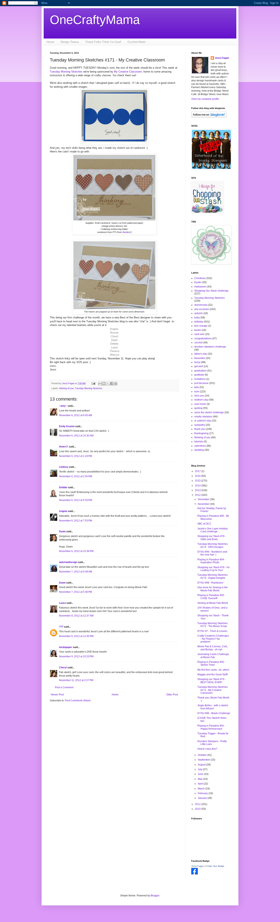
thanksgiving (201, 433)
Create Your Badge (214, 866)
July (200, 769)
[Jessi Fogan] (194, 873)
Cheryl (114, 336)
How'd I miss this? (207, 748)
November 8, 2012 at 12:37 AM (76, 615)
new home (200, 404)
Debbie (114, 343)
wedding (199, 450)
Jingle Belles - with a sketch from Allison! (212, 707)
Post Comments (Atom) (78, 700)
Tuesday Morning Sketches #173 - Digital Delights (212, 576)
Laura (114, 347)
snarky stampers (203, 416)
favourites (199, 358)
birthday (198, 321)
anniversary (200, 304)
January (202, 798)
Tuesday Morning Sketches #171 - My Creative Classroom (212, 690)
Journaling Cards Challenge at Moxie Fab (213, 656)
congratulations (203, 338)
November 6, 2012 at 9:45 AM (75, 415)
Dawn (114, 340)
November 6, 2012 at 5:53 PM (75, 500)
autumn (198, 313)
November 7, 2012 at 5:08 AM (75, 571)
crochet (198, 342)
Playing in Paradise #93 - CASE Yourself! (211, 597)
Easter (197, 282)
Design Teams (69, 41)
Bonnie (114, 332)
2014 (198, 485)
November (204, 504)
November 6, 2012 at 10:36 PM (76, 551)
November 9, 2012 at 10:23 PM (76, 656)
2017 (198, 471)
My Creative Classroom (128, 71)
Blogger (155, 895)
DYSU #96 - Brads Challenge (213, 713)
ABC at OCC (204, 523)
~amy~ (63, 405)
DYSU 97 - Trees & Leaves (212, 631)
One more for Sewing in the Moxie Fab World (212, 589)
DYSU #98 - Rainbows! (210, 582)
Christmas (200, 278)
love (196, 391)
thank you (199, 429)
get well (198, 366)
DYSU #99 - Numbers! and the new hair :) (212, 553)
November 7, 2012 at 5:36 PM (75, 591)
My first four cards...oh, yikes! (213, 669)
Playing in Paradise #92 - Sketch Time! (211, 663)
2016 (198, 476)
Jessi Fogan (222, 58)
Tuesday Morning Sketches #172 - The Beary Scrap (212, 625)
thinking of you (66, 388)
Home (50, 41)
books (197, 330)
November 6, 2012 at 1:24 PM (75, 456)
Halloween (200, 286)
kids (196, 387)
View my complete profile (205, 99)
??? (61, 626)
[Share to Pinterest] (116, 384)
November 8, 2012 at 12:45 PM (76, 636)
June (201, 774)
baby (197, 317)
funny (197, 362)
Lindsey (63, 467)
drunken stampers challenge (210, 346)
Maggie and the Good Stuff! (212, 674)
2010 (198, 808)
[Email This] (100, 384)
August (202, 764)
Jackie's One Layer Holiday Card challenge (212, 530)
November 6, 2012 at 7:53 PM (75, 520)
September (204, 759)
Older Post (172, 694)
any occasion (201, 309)
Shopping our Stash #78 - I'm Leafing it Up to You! (213, 569)
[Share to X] (108, 384)
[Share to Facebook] (112, 384)
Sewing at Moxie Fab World (212, 603)
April (201, 783)
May (200, 779)
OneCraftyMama (95, 20)
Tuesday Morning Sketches (66, 71)
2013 (198, 490)
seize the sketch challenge (209, 412)
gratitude (199, 374)
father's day (200, 353)
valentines (200, 445)
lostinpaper (65, 647)
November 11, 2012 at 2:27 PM (76, 680)
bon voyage (200, 325)
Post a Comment (64, 687)
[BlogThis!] (104, 384)
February (203, 793)
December (204, 499)
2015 (198, 480)
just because (201, 383)
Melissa (114, 354)
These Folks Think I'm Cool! (103, 41)
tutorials (198, 441)
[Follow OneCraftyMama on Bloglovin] (209, 116)
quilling (198, 408)
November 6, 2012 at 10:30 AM (76, 435)
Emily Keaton (67, 426)
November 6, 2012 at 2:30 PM (75, 476)
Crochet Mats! (136, 41)
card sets (199, 334)
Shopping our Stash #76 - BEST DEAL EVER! (211, 681)
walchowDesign (68, 562)
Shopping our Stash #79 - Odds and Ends (211, 537)
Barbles (126, 232)
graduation (200, 370)
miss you (199, 395)
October (202, 755)
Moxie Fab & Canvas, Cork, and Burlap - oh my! (212, 648)
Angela (114, 328)
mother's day (201, 399)
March (201, 788)
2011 (198, 804)
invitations (200, 379)
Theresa (114, 351)
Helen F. (63, 446)
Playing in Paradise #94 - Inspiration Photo (211, 561)
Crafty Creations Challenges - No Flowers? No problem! (213, 638)
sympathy (199, 425)
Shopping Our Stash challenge (211, 290)
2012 (198, 495)
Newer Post (57, 694)
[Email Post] (93, 383)
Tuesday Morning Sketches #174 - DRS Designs (212, 545)
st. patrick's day (202, 420)
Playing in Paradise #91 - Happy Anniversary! (211, 727)
